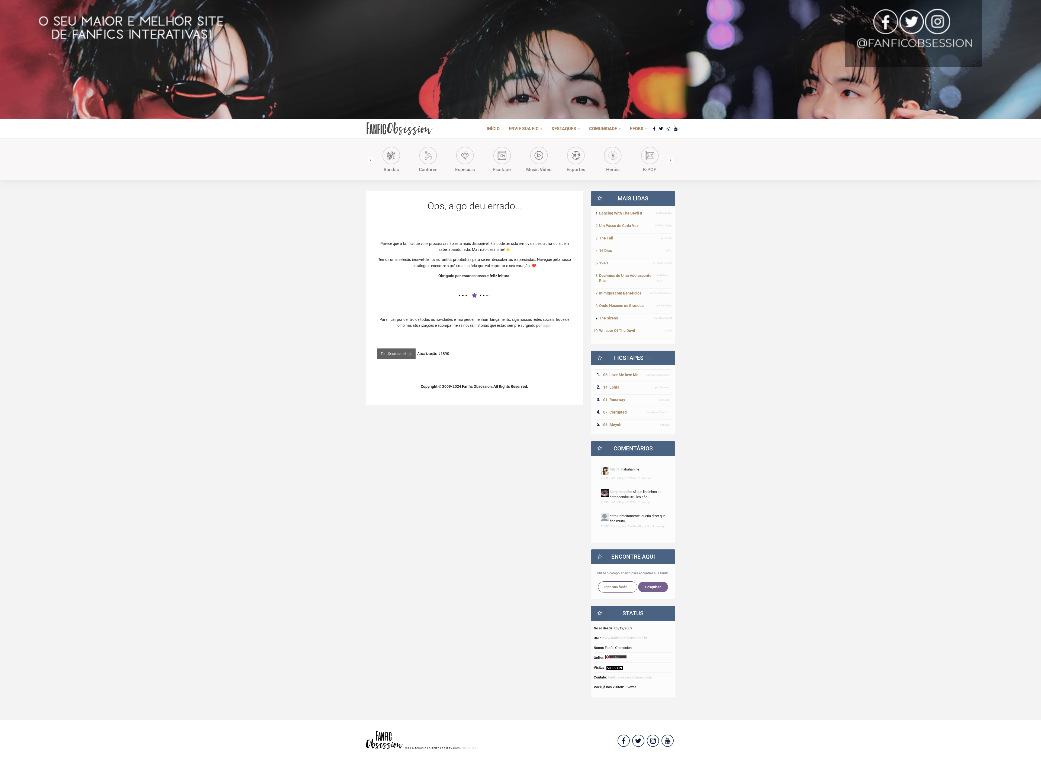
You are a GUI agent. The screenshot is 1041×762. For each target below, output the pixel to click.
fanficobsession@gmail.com (630, 677)
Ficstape (466, 169)
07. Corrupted (615, 412)
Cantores (392, 169)
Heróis (577, 169)
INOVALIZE (469, 748)
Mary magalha (621, 492)
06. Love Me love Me (620, 375)
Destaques (564, 128)
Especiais (429, 169)
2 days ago (644, 478)
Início (493, 128)
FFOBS (637, 128)
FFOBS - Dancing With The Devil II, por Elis (626, 526)
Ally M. (615, 469)
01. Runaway (614, 400)
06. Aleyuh (612, 424)
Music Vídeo (503, 169)
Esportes (540, 169)
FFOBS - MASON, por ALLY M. (619, 478)
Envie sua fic (524, 128)
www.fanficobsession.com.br (624, 638)
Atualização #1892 (433, 353)
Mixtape (650, 169)
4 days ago (659, 526)
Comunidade (603, 128)
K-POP (614, 169)
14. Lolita (611, 387)
